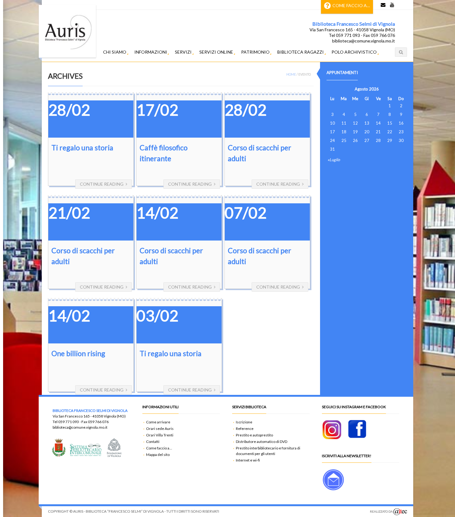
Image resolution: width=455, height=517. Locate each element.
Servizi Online (216, 52)
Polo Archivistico (354, 52)
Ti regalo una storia (82, 147)
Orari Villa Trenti (159, 435)
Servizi (183, 52)
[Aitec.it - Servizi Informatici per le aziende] (400, 511)
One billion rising (78, 353)
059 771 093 (68, 421)
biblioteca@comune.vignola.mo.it (80, 427)
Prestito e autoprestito (254, 435)
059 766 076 (98, 421)
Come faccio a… (351, 5)
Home (291, 74)
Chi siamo (114, 52)
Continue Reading (102, 184)
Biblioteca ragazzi (300, 52)
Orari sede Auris (160, 428)
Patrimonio (255, 52)
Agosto (361, 88)
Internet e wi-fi (248, 460)
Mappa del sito (158, 454)
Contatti (152, 441)
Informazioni (150, 52)
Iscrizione (244, 422)
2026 (374, 88)
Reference (245, 428)
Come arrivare (158, 422)
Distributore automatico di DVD (261, 441)
